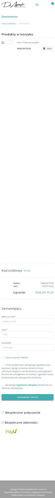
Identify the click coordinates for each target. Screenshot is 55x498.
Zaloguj (13, 489)
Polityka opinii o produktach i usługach (28, 495)
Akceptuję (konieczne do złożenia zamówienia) (26, 386)
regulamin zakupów (26, 384)
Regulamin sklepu (12, 492)
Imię (4, 329)
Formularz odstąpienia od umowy (36, 492)
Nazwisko (6, 342)
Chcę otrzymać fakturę (16, 357)
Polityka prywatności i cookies (32, 489)
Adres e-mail (8, 316)
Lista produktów (8, 23)
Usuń (48, 48)
